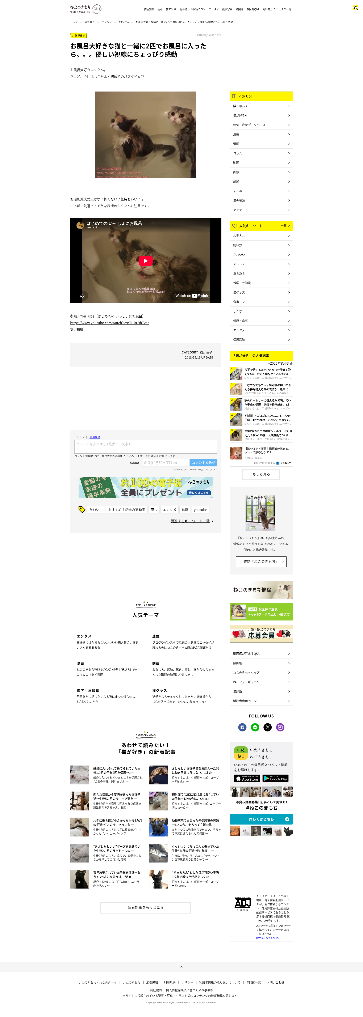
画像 (236, 172)
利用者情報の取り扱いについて (219, 982)
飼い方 (237, 245)
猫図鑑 (239, 9)
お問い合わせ (275, 982)
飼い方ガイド (270, 9)
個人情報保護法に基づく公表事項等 (189, 989)
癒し (154, 509)
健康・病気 (240, 320)
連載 (160, 9)
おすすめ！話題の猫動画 (126, 509)
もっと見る (261, 473)
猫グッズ (239, 292)
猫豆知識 (149, 9)
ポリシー (187, 982)
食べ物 (183, 9)
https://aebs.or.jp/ (267, 938)
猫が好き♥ (240, 115)
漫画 (236, 143)
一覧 (284, 225)
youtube (200, 509)
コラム (237, 153)
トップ (74, 22)
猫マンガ (171, 9)
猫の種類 (239, 200)
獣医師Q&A (253, 9)
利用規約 (170, 982)
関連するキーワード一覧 (190, 520)
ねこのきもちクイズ (246, 672)
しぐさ (237, 311)
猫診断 (237, 691)
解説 (236, 181)
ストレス (239, 264)
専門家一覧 (253, 982)
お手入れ (239, 235)
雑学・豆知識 (242, 283)
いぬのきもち (131, 982)
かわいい (124, 22)
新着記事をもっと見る (146, 907)
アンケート (240, 210)
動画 (185, 509)
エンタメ (214, 9)
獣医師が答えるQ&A (246, 653)
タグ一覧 (286, 9)
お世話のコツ (197, 9)
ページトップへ (181, 967)
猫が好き (90, 22)
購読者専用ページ (245, 701)
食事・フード (242, 302)
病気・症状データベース (249, 125)
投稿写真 (227, 9)
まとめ (237, 191)
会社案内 (156, 989)
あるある (239, 273)
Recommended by (265, 462)
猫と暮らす (240, 106)
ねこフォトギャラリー (248, 682)
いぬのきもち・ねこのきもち (98, 982)
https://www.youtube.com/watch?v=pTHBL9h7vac (109, 322)
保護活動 (239, 339)
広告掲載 (152, 982)
